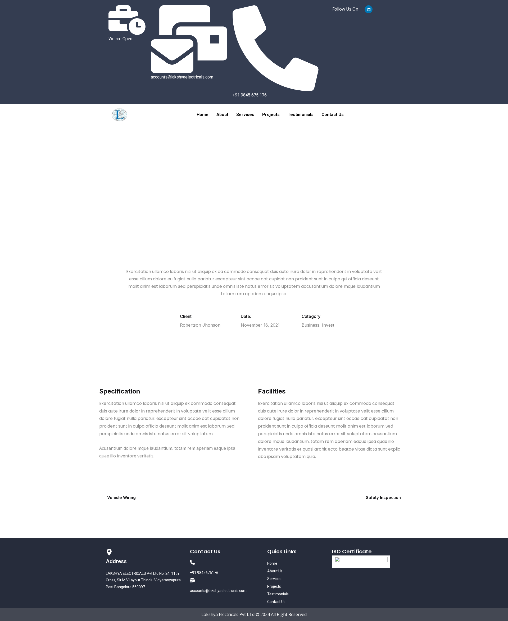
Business (310, 325)
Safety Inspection (383, 497)
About (222, 114)
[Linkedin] (369, 9)
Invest (328, 325)
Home (202, 114)
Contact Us (332, 114)
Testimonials (301, 114)
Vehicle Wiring (121, 497)
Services (245, 114)
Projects (271, 114)
